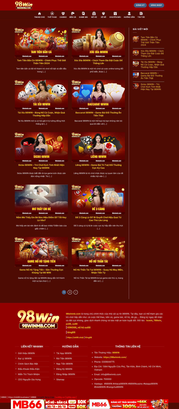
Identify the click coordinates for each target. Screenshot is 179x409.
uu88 (74, 324)
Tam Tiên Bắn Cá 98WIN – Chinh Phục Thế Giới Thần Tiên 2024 (41, 62)
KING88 (72, 327)
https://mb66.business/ (18, 397)
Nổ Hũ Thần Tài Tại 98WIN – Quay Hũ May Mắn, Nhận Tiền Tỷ (98, 271)
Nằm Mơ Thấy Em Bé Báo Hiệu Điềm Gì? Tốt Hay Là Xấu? (41, 219)
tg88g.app (70, 397)
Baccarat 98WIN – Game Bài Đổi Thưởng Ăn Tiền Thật (98, 114)
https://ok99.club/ (75, 337)
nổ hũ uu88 (84, 327)
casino (63, 17)
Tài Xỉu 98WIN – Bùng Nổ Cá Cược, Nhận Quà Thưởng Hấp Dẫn (41, 114)
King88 (88, 337)
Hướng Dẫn (129, 17)
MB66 (3, 397)
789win (157, 320)
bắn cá (72, 17)
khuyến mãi (115, 17)
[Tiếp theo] (76, 292)
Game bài (83, 17)
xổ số (103, 17)
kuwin (149, 320)
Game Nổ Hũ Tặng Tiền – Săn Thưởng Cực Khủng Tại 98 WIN (41, 271)
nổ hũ (94, 17)
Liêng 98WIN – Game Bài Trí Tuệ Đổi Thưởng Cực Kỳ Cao (98, 166)
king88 (71, 332)
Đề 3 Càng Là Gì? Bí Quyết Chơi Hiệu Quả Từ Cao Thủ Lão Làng (98, 219)
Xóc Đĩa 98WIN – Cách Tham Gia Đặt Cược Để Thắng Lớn (98, 62)
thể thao (52, 17)
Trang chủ (39, 17)
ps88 (68, 324)
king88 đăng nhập (46, 397)
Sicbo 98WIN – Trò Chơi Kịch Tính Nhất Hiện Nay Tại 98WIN (41, 166)
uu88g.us (60, 397)
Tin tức (141, 17)
